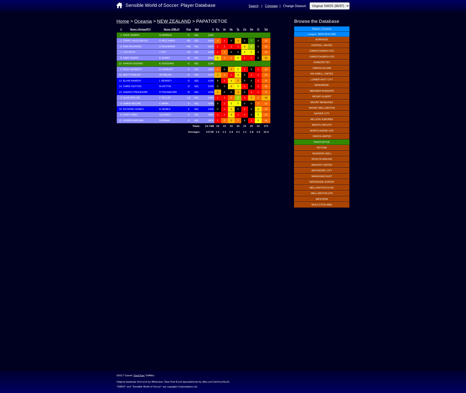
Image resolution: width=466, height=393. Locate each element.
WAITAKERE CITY (321, 170)
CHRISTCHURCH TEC (321, 50)
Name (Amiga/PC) (140, 29)
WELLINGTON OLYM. (321, 187)
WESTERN (322, 199)
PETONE (322, 147)
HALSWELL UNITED (321, 73)
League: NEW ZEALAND (322, 34)
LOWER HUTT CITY (322, 79)
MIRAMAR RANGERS (322, 91)
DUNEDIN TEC (322, 62)
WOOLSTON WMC (321, 204)
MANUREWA (322, 85)
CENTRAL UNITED (321, 45)
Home (122, 21)
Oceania (143, 21)
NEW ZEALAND (174, 21)
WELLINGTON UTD (322, 193)
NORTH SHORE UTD (321, 130)
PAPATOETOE (322, 142)
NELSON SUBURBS (321, 119)
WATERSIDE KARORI (321, 181)
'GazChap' (139, 375)
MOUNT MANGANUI (321, 102)
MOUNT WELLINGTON (322, 107)
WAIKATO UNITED (321, 165)
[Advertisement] (193, 174)
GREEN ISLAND (322, 68)
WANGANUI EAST (321, 176)
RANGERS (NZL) (321, 153)
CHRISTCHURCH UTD (321, 56)
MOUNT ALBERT (321, 96)
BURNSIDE (322, 39)
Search (253, 6)
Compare (271, 6)
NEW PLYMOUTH (322, 124)
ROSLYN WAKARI (322, 159)
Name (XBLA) (171, 29)
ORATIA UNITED (322, 136)
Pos (188, 29)
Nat (197, 29)
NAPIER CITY (322, 113)
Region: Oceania (321, 28)
